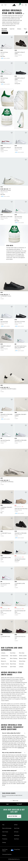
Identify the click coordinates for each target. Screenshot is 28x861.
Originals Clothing (3, 658)
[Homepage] (14, 5)
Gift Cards (16, 831)
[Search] (22, 5)
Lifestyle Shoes (4, 655)
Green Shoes (4, 666)
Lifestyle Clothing (3, 653)
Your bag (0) (19, 804)
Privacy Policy (17, 849)
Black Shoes (13, 664)
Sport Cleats (13, 666)
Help (3, 824)
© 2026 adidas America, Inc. (14, 859)
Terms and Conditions (6, 854)
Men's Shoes (13, 661)
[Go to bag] (25, 5)
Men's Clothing (13, 658)
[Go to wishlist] (5, 5)
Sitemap (4, 842)
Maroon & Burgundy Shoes (5, 661)
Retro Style (21, 653)
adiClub (15, 824)
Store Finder (16, 828)
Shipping (4, 835)
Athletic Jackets (23, 655)
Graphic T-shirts (5, 664)
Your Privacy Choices (4, 850)
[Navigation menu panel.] (2, 5)
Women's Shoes (23, 658)
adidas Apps (16, 835)
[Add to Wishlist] (12, 37)
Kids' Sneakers (13, 655)
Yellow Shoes (22, 661)
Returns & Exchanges (6, 828)
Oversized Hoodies (21, 664)
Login (7, 804)
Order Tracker (5, 831)
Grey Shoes (12, 653)
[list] (14, 29)
